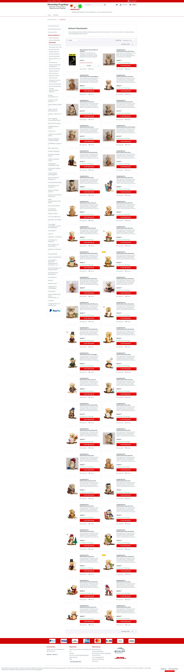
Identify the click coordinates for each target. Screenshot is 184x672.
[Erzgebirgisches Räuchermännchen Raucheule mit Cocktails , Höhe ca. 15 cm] (109, 261)
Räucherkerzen (52, 283)
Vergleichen (84, 69)
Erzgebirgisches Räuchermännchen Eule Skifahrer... (123, 429)
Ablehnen (163, 669)
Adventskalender (52, 254)
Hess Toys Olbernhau (54, 216)
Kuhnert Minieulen (54, 38)
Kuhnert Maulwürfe (54, 54)
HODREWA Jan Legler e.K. (55, 143)
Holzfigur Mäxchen (54, 51)
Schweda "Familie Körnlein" (53, 100)
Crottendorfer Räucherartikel (52, 209)
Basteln (50, 280)
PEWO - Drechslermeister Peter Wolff (54, 201)
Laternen (50, 234)
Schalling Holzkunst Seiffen (53, 127)
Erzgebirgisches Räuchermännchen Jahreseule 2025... (88, 429)
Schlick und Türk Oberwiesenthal (52, 110)
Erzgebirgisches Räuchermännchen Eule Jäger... (89, 353)
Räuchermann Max (54, 49)
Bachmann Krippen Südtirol (53, 191)
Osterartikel (51, 291)
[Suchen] (104, 4)
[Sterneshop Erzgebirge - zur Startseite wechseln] (65, 6)
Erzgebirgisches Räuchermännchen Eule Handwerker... (123, 480)
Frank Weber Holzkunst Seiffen (54, 169)
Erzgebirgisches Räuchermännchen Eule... (87, 101)
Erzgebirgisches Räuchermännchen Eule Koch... (89, 278)
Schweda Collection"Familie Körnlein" (54, 90)
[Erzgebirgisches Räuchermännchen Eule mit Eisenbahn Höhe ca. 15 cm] (72, 615)
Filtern (70, 40)
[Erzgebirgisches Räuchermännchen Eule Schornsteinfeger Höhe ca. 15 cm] (72, 564)
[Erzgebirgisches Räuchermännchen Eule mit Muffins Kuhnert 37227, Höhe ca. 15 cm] (109, 388)
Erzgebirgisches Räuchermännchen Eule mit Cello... (88, 480)
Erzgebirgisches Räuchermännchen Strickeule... (126, 278)
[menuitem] (95, 4)
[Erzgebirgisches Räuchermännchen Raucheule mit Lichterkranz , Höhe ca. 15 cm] (72, 413)
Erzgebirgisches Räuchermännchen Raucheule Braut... (125, 303)
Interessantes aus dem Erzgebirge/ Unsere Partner (101, 654)
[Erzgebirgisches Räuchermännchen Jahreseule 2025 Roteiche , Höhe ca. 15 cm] (72, 438)
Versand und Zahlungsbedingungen (79, 655)
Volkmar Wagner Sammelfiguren (52, 173)
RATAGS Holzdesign (53, 151)
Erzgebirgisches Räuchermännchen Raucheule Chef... (125, 328)
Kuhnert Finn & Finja (54, 68)
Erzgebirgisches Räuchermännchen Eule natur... (126, 50)
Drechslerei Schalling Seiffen (54, 155)
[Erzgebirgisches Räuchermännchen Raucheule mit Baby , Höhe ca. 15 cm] (72, 160)
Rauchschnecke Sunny (55, 45)
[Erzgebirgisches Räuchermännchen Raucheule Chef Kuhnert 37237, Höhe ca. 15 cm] (109, 337)
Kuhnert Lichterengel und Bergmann (54, 65)
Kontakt (71, 653)
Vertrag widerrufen (75, 661)
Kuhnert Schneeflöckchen (53, 96)
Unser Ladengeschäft (97, 657)
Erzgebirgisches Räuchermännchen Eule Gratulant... (87, 126)
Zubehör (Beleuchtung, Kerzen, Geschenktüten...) (54, 296)
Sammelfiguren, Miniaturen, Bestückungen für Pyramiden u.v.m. (53, 262)
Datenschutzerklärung (98, 659)
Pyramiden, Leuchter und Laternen (54, 81)
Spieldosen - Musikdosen (55, 237)
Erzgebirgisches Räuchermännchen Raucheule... (89, 252)
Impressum (95, 661)
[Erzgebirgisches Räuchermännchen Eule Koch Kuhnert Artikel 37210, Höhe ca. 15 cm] (72, 287)
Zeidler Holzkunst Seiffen (55, 104)
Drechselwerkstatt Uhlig (54, 182)
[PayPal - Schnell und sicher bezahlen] (55, 310)
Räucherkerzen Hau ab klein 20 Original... (89, 50)
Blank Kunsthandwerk (54, 123)
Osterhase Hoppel (54, 75)
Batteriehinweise (96, 649)
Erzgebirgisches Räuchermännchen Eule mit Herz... (88, 227)
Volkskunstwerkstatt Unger (53, 159)
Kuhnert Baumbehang (55, 86)
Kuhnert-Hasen (53, 78)
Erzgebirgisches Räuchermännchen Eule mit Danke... (125, 202)
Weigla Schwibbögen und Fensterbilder (53, 139)
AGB (70, 659)
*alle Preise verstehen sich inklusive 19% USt (80, 650)
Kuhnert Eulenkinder (54, 40)
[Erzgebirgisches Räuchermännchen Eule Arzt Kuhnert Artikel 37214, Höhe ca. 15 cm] (109, 84)
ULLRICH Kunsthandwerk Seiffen (55, 135)
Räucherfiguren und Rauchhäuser (53, 245)
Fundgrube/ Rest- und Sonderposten (54, 304)
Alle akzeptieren (173, 669)
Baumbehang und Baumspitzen (53, 273)
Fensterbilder (52, 230)
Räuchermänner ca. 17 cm (55, 59)
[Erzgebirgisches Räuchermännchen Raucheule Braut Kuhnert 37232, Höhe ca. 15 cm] (109, 312)
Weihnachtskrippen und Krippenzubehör (54, 268)
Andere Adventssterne (54, 29)
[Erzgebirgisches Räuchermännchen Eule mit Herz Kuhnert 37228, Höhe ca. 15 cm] (72, 236)
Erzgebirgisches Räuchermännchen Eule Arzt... (125, 75)
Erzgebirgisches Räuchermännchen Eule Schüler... (126, 126)
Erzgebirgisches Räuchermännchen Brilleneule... (89, 303)
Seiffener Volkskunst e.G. (55, 114)
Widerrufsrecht (73, 657)
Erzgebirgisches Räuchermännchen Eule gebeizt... (89, 75)
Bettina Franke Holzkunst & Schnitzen (55, 195)
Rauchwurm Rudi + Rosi (55, 47)
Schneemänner (53, 62)
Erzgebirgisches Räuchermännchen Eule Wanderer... (87, 505)
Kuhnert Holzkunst (54, 35)
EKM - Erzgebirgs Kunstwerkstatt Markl (54, 119)
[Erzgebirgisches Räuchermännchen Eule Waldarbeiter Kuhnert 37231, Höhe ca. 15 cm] (72, 539)
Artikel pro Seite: (125, 44)
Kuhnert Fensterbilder (55, 84)
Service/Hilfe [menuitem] (132, 1)
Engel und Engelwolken (54, 257)
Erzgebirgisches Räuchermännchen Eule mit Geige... (88, 379)
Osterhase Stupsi (53, 73)
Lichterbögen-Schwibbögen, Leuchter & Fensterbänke (54, 226)
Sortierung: (118, 40)
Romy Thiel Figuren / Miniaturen (53, 178)
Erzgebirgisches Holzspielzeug (52, 287)
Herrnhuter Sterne (53, 26)
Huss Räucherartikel (53, 206)
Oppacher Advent (53, 213)
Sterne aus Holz (52, 32)
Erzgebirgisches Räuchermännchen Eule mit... (125, 101)
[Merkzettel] (116, 4)
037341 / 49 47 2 (52, 654)
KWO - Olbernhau (53, 148)
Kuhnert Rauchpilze (54, 56)
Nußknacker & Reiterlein (54, 249)
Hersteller (51, 300)
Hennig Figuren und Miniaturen (53, 186)
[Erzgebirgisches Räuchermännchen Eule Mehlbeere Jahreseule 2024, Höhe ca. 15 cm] (109, 413)
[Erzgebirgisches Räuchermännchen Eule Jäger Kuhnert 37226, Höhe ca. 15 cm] (72, 362)
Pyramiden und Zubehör (55, 220)
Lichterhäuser (52, 277)
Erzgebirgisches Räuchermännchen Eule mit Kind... (125, 454)
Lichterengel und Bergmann (52, 240)
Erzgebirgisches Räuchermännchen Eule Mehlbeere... (123, 404)
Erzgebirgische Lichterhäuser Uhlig (53, 164)
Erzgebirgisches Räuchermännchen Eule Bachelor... (87, 176)
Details (89, 65)
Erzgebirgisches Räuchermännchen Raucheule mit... (88, 151)
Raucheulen (52, 42)
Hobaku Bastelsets (54, 71)
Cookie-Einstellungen (97, 651)
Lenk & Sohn (51, 131)
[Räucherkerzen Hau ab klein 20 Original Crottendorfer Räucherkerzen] (72, 59)
